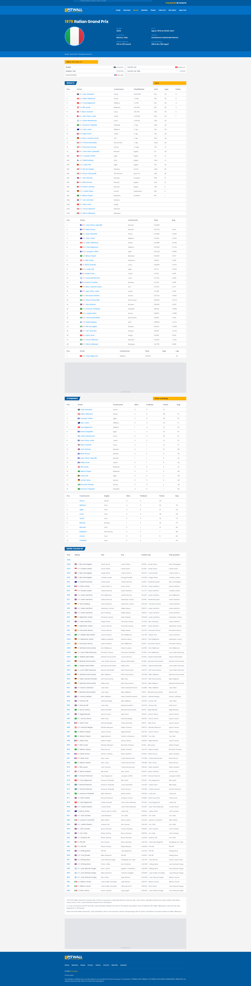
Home (118, 10)
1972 (68, 793)
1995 (68, 696)
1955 (68, 868)
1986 (68, 736)
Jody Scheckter (88, 94)
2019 (68, 591)
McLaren (83, 527)
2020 (68, 586)
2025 (68, 564)
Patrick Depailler (86, 432)
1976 (68, 776)
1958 (68, 855)
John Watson (87, 178)
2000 (68, 674)
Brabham (83, 532)
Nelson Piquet (87, 196)
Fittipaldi (83, 540)
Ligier (82, 510)
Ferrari (82, 501)
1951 (68, 886)
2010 (68, 630)
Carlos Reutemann (89, 121)
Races (135, 10)
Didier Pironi (86, 134)
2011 (68, 626)
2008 (68, 639)
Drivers (144, 10)
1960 (68, 846)
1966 (68, 820)
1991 (68, 714)
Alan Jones (87, 129)
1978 (68, 767)
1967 (68, 816)
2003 (68, 661)
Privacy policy (69, 975)
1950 (68, 890)
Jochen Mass (88, 191)
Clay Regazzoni (89, 103)
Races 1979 (73, 54)
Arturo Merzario (89, 209)
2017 (68, 599)
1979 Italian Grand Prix (85, 54)
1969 (68, 807)
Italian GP (171, 3)
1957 (68, 860)
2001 (68, 670)
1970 (68, 802)
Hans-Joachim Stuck (90, 138)
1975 (68, 780)
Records (172, 10)
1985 (68, 741)
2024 (68, 569)
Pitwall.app (73, 971)
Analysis (182, 10)
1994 (68, 701)
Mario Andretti (87, 112)
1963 (68, 833)
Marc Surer (87, 204)
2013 (68, 617)
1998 (68, 683)
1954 (68, 873)
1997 (68, 688)
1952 (68, 882)
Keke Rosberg (88, 160)
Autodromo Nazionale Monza (164, 37)
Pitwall (67, 54)
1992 (68, 710)
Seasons (126, 10)
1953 (68, 877)
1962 (68, 838)
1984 (68, 745)
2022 (68, 577)
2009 (68, 635)
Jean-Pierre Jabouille (91, 151)
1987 (68, 732)
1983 (68, 749)
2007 (68, 644)
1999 (68, 679)
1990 (68, 719)
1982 (68, 754)
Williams (83, 505)
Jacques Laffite (89, 156)
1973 (68, 789)
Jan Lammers (88, 200)
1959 (68, 851)
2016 (68, 604)
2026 (68, 560)
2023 (68, 573)
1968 (68, 811)
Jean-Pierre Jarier (89, 116)
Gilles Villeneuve (89, 99)
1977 (68, 771)
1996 (68, 692)
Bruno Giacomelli (89, 173)
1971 (68, 798)
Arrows (82, 536)
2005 (68, 652)
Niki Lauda (86, 107)
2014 (68, 613)
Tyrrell (82, 518)
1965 (68, 824)
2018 (68, 595)
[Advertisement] (126, 377)
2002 (68, 666)
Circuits (162, 10)
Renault (82, 523)
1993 (68, 705)
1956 (68, 864)
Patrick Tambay (88, 187)
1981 (68, 758)
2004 (69, 657)
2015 (68, 608)
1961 (68, 842)
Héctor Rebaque (89, 213)
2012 (68, 621)
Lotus (82, 514)
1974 (68, 785)
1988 (68, 727)
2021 (68, 582)
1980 (68, 763)
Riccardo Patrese (89, 147)
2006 (68, 648)
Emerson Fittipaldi (90, 125)
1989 (68, 723)
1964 (68, 829)
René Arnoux (87, 182)
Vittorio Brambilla (90, 143)
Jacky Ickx (87, 165)
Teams (153, 10)
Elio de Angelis (88, 169)
